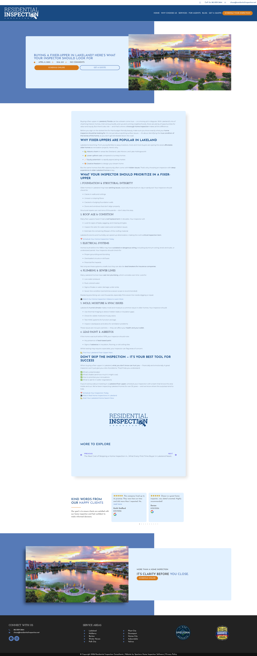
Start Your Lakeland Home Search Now (98, 398)
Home (157, 13)
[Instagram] (16, 638)
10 (158, 524)
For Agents (195, 13)
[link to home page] (28, 13)
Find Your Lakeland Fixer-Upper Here (98, 353)
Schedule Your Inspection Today (96, 393)
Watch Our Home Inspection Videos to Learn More (103, 299)
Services (182, 13)
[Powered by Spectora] (183, 640)
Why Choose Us (169, 13)
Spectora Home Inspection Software (149, 654)
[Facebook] (11, 638)
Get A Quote (215, 13)
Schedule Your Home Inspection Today (98, 239)
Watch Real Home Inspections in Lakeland (100, 395)
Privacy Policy (171, 654)
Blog (204, 13)
